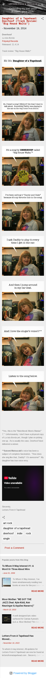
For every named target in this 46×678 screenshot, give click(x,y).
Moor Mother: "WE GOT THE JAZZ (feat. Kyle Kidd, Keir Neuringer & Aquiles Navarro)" (18, 602)
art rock (7, 523)
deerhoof (8, 533)
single (6, 538)
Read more (37, 591)
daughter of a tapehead (16, 528)
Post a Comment (14, 547)
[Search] (42, 5)
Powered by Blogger (25, 673)
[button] (42, 19)
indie (19, 533)
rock (28, 533)
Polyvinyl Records (10, 41)
